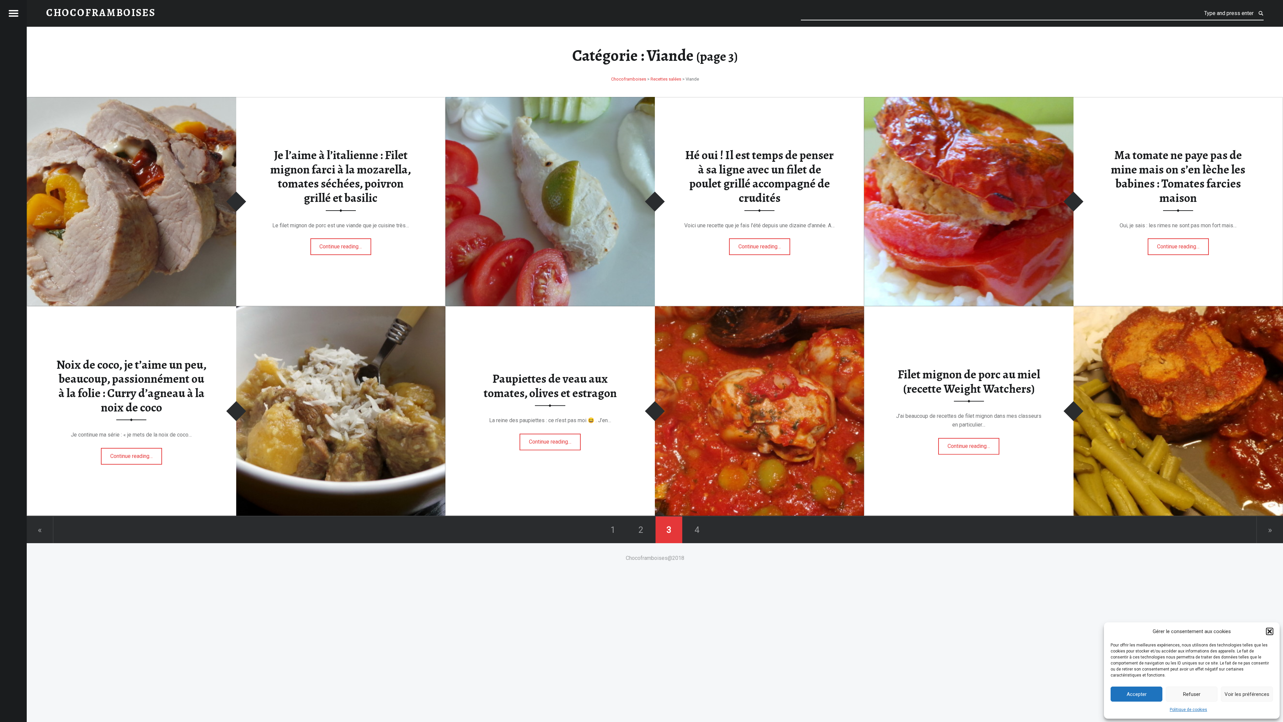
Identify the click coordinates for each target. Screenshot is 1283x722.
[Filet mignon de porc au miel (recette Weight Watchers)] (1178, 310)
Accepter (1137, 694)
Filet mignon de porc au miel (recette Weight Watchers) (969, 381)
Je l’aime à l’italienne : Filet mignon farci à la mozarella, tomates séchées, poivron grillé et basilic (340, 176)
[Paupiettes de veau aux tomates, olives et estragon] (759, 310)
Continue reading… (345, 245)
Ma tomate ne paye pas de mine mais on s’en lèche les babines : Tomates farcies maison (1178, 176)
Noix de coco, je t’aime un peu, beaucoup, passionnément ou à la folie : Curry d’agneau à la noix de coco (131, 386)
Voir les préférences (1247, 694)
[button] (1269, 631)
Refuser (1191, 694)
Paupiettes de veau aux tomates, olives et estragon (550, 386)
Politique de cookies (1188, 709)
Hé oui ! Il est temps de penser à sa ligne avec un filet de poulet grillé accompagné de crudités (759, 176)
